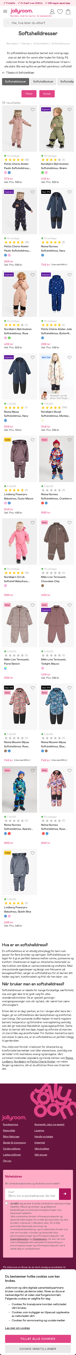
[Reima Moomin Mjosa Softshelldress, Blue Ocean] (9, 751)
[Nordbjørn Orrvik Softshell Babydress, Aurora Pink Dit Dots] (5, 585)
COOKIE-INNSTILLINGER (38, 1349)
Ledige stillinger (12, 1154)
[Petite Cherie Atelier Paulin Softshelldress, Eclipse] (9, 172)
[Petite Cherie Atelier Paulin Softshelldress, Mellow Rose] (5, 172)
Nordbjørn (20, 1061)
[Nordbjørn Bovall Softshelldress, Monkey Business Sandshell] (42, 420)
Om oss (7, 1160)
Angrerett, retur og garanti (49, 1124)
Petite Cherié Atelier (43, 1061)
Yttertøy (25, 43)
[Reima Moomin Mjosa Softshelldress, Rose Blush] (5, 751)
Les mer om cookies (17, 1328)
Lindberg (7, 1061)
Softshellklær (40, 43)
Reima (69, 1058)
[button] (5, 11)
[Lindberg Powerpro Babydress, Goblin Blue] (9, 503)
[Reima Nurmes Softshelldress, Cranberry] (42, 503)
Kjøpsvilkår (9, 1130)
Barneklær (12, 43)
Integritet (39, 1142)
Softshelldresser (60, 43)
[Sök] (7, 22)
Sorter (47, 93)
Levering (39, 1130)
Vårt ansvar (40, 1154)
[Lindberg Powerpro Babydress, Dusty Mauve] (5, 503)
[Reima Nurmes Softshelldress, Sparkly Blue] (46, 503)
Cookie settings (11, 1148)
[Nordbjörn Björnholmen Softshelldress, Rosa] (46, 172)
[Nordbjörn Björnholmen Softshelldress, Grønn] (42, 172)
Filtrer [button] (29, 93)
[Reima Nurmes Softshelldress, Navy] (42, 255)
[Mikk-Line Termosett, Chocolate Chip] (42, 585)
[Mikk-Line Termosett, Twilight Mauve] (42, 668)
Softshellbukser (43, 81)
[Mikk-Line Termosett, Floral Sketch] (5, 668)
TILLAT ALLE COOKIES (37, 1338)
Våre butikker (41, 1148)
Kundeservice (10, 1124)
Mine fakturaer (11, 1136)
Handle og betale (43, 1136)
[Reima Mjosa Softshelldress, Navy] (5, 420)
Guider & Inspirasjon (14, 1142)
